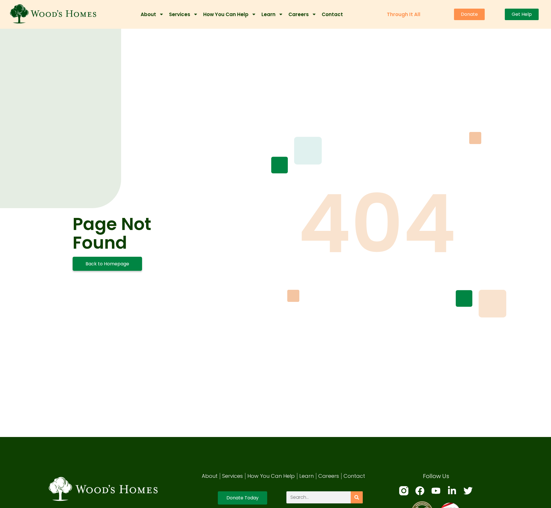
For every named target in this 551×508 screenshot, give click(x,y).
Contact (332, 14)
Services (179, 14)
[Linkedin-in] (452, 490)
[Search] (357, 497)
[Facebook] (419, 490)
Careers (298, 14)
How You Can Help (226, 14)
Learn (268, 14)
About (148, 14)
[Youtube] (436, 490)
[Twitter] (468, 490)
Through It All (403, 14)
